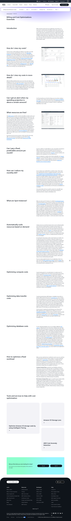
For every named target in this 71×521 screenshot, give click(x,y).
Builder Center (39, 489)
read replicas (55, 314)
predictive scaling (41, 234)
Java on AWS (38, 498)
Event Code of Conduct (55, 504)
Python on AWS (39, 496)
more (50, 230)
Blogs (8, 502)
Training (23, 491)
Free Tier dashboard (23, 130)
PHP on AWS (38, 500)
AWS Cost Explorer (20, 83)
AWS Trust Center (25, 493)
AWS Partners (24, 504)
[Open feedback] (70, 261)
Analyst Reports (25, 502)
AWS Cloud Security (10, 498)
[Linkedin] (55, 513)
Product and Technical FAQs (27, 500)
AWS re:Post (53, 493)
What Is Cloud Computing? (12, 491)
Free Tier (53, 152)
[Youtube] (60, 513)
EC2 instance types (47, 275)
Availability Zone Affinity (41, 312)
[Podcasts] (62, 513)
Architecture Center (25, 498)
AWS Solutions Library (26, 496)
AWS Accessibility (54, 500)
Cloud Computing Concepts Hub (13, 496)
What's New (9, 500)
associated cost (54, 297)
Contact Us (53, 489)
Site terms (12, 517)
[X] (51, 513)
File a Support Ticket (55, 491)
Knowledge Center (54, 496)
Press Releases (9, 504)
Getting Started (9, 13)
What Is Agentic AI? (10, 493)
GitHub (60, 260)
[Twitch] (58, 513)
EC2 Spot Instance (42, 203)
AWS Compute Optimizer (51, 285)
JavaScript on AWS (40, 502)
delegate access (23, 63)
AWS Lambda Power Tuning (48, 260)
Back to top (35, 508)
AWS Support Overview (55, 498)
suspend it (59, 211)
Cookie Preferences (30, 517)
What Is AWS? (9, 489)
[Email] (51, 515)
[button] (15, 5)
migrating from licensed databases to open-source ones (50, 173)
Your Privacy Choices (19, 517)
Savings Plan (45, 359)
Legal (52, 502)
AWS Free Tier (11, 116)
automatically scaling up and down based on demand (46, 174)
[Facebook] (53, 513)
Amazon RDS (44, 314)
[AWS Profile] (68, 1)
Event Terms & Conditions (56, 506)
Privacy (8, 517)
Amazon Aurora (49, 337)
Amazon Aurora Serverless (47, 343)
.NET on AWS (38, 493)
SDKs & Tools (39, 491)
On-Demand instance (60, 201)
